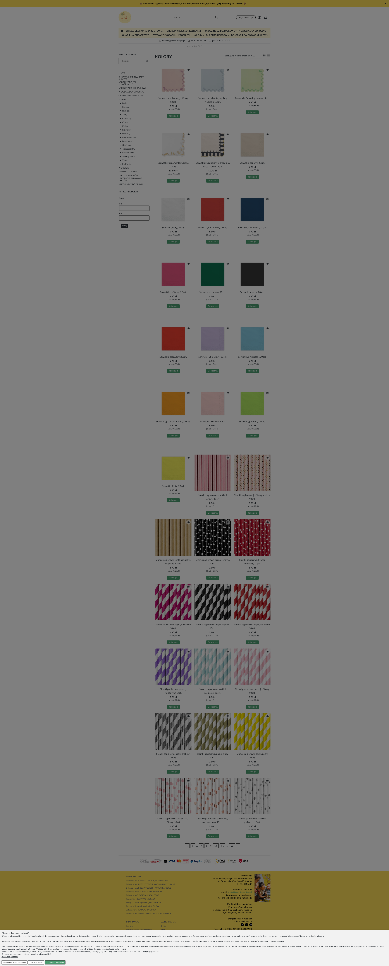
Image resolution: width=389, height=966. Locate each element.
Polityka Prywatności (10, 957)
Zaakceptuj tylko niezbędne (14, 962)
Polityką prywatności (151, 951)
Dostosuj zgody (36, 962)
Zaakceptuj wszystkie (55, 962)
